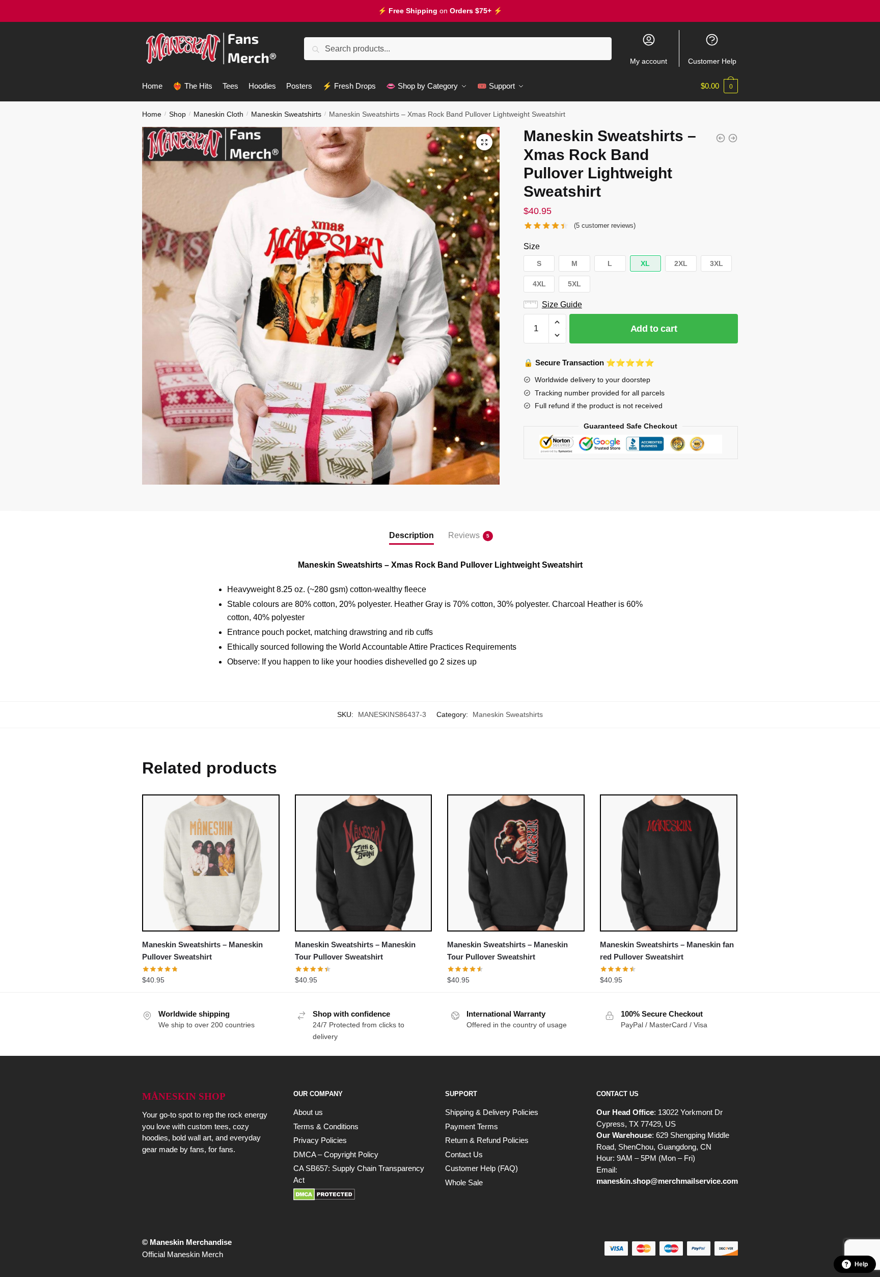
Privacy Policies (320, 1140)
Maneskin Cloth (218, 114)
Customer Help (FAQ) (481, 1168)
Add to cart (653, 329)
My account (648, 61)
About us (308, 1112)
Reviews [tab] (464, 535)
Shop (177, 114)
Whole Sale (464, 1182)
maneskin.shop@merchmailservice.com (667, 1181)
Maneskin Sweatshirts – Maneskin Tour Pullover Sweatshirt (355, 950)
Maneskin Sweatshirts (286, 114)
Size (532, 246)
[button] (484, 142)
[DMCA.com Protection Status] (358, 1194)
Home (151, 114)
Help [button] (861, 1264)
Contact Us (464, 1154)
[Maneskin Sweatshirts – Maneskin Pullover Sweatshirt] (211, 863)
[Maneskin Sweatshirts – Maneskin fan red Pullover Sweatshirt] (668, 863)
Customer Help (712, 61)
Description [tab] (411, 535)
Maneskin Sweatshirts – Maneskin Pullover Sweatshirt (202, 950)
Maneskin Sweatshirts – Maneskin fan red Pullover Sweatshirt (667, 950)
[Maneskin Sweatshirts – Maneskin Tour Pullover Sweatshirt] (363, 863)
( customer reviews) (605, 225)
